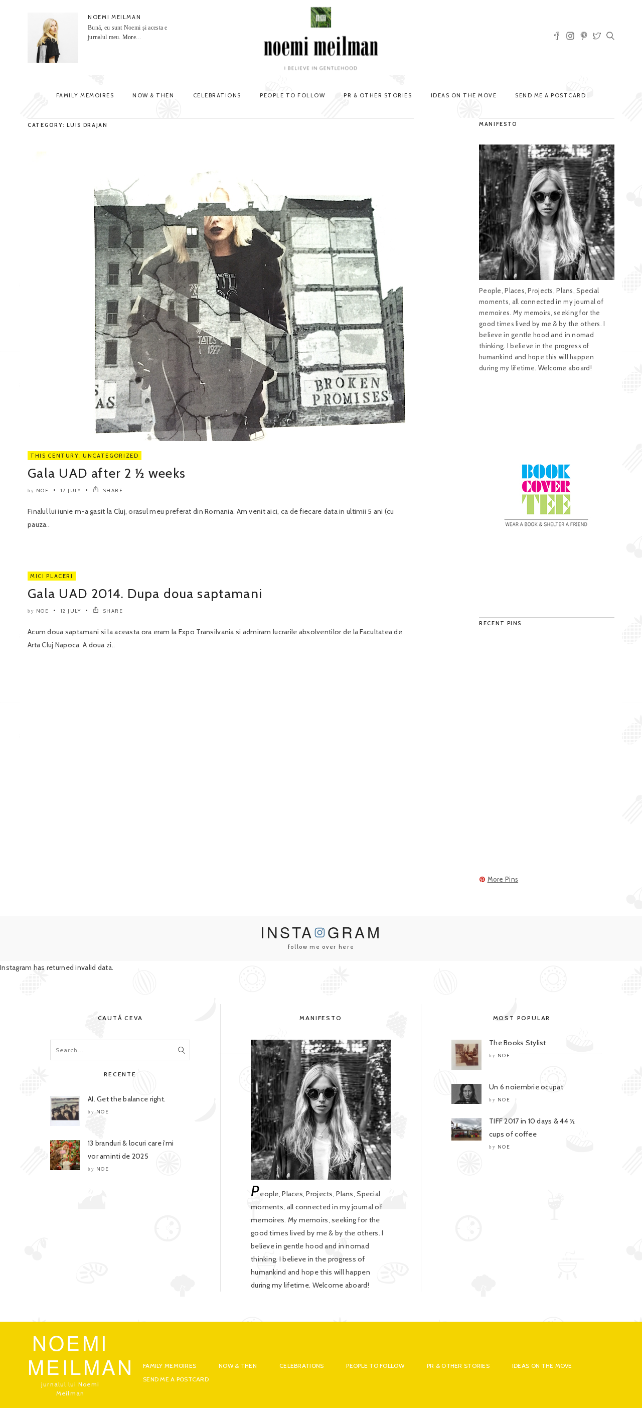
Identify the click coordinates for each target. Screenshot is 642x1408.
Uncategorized (110, 455)
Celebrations (217, 95)
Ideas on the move (464, 95)
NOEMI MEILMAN (114, 17)
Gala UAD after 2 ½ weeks (107, 473)
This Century (54, 455)
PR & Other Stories (378, 95)
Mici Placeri (51, 576)
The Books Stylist (517, 1042)
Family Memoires (85, 95)
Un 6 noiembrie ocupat (526, 1086)
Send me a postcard (550, 95)
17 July (71, 490)
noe (42, 490)
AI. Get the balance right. (127, 1098)
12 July (71, 611)
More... (131, 37)
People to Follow (292, 95)
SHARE (112, 490)
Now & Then (153, 95)
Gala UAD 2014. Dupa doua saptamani (145, 594)
